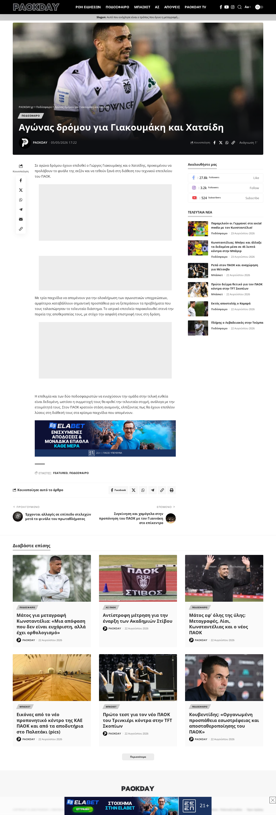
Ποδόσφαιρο (219, 233)
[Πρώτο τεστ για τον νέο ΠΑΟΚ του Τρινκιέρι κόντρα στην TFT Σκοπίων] (138, 677)
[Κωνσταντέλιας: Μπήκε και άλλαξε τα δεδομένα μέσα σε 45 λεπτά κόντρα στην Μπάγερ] (198, 247)
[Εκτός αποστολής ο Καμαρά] (198, 308)
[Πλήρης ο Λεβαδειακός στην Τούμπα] (198, 328)
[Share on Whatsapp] (227, 142)
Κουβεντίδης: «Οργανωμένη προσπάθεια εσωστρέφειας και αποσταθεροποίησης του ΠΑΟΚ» (224, 723)
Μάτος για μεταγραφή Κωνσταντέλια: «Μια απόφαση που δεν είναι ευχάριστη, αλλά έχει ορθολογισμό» (51, 623)
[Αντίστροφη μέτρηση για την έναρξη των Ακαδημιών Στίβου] (138, 578)
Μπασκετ (25, 706)
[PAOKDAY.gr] (36, 7)
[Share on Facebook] (214, 142)
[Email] (21, 219)
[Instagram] (233, 7)
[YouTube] (226, 7)
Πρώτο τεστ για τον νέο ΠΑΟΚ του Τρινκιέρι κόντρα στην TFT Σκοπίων (137, 720)
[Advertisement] (105, 212)
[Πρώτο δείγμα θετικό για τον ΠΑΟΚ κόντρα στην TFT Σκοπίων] (198, 289)
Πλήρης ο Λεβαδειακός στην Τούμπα (237, 322)
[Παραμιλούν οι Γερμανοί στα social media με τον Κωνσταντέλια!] (198, 228)
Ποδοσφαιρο (31, 115)
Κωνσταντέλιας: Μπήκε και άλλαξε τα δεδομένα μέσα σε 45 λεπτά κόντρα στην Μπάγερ (236, 247)
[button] (240, 7)
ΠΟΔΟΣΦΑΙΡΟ (79, 473)
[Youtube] (225, 198)
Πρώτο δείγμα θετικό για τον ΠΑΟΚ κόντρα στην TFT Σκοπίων (236, 286)
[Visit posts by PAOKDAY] (25, 143)
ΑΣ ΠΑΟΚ (111, 607)
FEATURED (60, 473)
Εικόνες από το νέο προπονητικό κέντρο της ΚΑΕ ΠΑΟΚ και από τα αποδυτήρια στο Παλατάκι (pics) (50, 723)
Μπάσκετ (217, 275)
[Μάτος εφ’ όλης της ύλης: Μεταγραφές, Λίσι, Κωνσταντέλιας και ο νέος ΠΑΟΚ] (224, 578)
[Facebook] (221, 7)
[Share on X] (220, 142)
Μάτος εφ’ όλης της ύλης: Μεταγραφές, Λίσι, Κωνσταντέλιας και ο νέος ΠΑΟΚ (218, 623)
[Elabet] (105, 438)
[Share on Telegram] (21, 209)
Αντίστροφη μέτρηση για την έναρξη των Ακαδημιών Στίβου (137, 618)
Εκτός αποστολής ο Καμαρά (231, 303)
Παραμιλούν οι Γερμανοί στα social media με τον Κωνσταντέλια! (236, 225)
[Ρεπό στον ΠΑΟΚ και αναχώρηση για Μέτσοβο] (198, 270)
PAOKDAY (40, 142)
